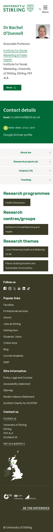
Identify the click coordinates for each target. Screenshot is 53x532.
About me (25, 152)
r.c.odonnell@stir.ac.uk (25, 117)
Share (9, 87)
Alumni (7, 317)
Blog (5, 349)
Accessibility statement (16, 383)
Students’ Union (12, 336)
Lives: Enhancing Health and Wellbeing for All (25, 252)
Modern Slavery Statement (18, 396)
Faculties (8, 304)
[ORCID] (5, 127)
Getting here (10, 330)
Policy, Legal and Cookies (17, 377)
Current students (13, 355)
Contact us (9, 418)
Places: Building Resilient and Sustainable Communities (20, 265)
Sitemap (8, 390)
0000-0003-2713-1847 (21, 128)
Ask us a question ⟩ (14, 443)
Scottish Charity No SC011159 (20, 403)
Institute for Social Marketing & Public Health (15, 55)
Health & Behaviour (15, 202)
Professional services (15, 311)
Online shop (10, 342)
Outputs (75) (26, 170)
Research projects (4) (26, 161)
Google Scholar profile (17, 135)
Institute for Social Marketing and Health (22, 229)
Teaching (26, 179)
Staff (6, 362)
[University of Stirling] (18, 8)
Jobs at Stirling (12, 323)
